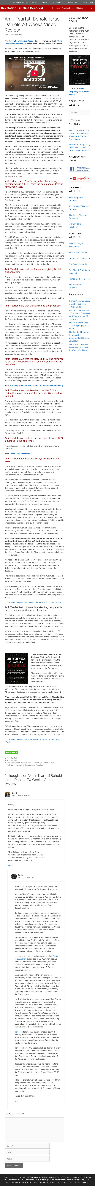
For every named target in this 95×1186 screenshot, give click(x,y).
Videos (34, 2)
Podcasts (45, 2)
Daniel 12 (19, 1032)
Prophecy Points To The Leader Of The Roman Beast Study (36, 385)
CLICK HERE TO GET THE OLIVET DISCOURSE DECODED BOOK (33, 602)
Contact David (88, 2)
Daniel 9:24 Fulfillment (20, 453)
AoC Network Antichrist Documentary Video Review (26, 765)
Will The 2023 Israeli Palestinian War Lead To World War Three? (79, 347)
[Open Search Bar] (91, 8)
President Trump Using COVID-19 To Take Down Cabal (79, 147)
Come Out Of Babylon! (79, 258)
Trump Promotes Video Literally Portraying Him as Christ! (79, 304)
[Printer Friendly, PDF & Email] (11, 752)
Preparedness (58, 2)
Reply (10, 865)
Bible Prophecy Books (20, 2)
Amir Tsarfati (12, 758)
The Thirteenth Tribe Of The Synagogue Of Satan (79, 326)
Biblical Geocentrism (78, 252)
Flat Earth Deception (78, 264)
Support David (73, 2)
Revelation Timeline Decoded (22, 8)
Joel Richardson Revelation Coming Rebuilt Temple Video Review (31, 763)
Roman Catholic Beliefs (79, 279)
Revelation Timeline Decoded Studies (67, 8)
